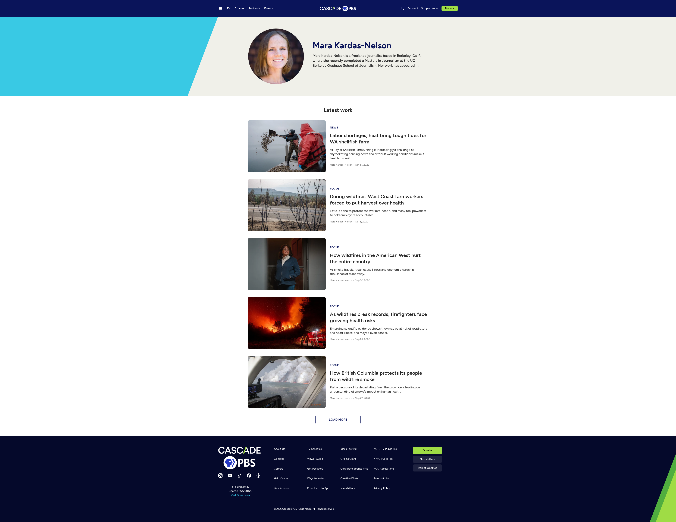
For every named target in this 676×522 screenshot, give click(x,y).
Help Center (281, 478)
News (334, 127)
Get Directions (240, 495)
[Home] (240, 458)
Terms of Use (381, 478)
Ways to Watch (316, 478)
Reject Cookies (427, 468)
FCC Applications (384, 468)
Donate (449, 8)
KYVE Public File (383, 458)
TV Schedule (314, 449)
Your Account (282, 488)
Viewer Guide (315, 458)
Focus (335, 188)
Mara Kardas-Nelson (341, 164)
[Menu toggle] (220, 8)
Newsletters (427, 459)
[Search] (402, 8)
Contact (279, 458)
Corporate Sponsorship (354, 468)
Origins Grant (348, 458)
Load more (338, 420)
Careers (278, 468)
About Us (279, 449)
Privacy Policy (382, 488)
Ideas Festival (348, 449)
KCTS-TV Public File (385, 449)
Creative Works (349, 478)
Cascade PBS (289, 508)
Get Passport (315, 468)
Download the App (318, 488)
